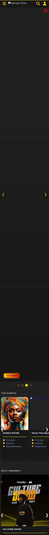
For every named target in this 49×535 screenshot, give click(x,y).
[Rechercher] (38, 3)
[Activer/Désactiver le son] (46, 10)
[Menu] (4, 3)
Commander (11, 376)
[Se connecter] (44, 3)
